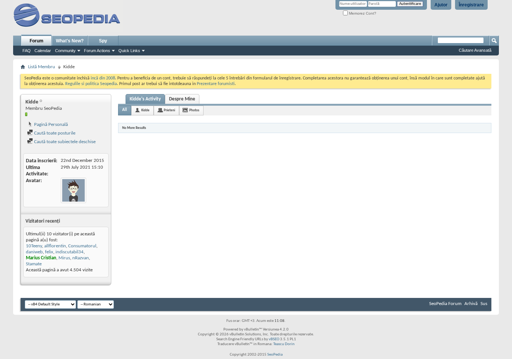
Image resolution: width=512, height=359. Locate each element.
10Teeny (34, 246)
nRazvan (80, 258)
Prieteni (169, 110)
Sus (484, 303)
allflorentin (55, 246)
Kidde (145, 110)
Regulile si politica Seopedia (91, 84)
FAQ (26, 50)
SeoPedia (275, 355)
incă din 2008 (103, 78)
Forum (36, 40)
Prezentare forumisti (216, 84)
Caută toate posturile (54, 133)
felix (49, 252)
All (124, 110)
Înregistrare (471, 4)
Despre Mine (182, 99)
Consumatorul (82, 246)
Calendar (42, 50)
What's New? (70, 40)
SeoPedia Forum (445, 303)
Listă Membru (41, 66)
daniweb (34, 252)
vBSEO (274, 339)
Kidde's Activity (145, 99)
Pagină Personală (50, 124)
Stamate (34, 264)
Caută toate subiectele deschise (64, 141)
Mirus (64, 258)
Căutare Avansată (475, 50)
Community (65, 50)
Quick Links (129, 50)
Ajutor (441, 4)
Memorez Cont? (362, 13)
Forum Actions (97, 50)
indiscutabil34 (69, 252)
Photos (194, 110)
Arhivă (471, 303)
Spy (103, 40)
